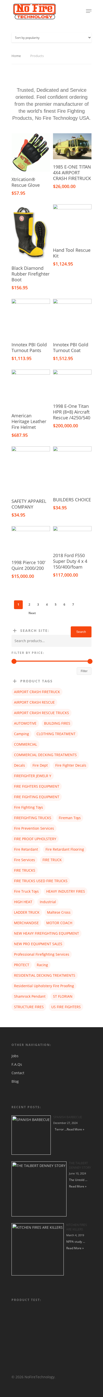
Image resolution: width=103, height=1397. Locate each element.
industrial (48, 901)
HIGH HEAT (23, 901)
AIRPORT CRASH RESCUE (34, 702)
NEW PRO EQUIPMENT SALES (38, 943)
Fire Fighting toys (28, 807)
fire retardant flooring (65, 849)
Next (32, 613)
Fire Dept (40, 765)
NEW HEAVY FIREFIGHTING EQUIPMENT (46, 933)
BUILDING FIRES (57, 723)
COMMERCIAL (25, 744)
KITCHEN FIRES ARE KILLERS (76, 1227)
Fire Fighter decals (70, 765)
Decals (19, 765)
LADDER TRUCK (27, 912)
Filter (84, 671)
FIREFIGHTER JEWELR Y (32, 775)
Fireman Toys (70, 817)
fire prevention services (34, 828)
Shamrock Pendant (30, 996)
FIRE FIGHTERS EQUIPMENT (36, 786)
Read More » (75, 1129)
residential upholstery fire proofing (44, 985)
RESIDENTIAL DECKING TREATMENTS (44, 975)
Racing (42, 964)
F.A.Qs (17, 1064)
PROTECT (21, 964)
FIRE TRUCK (52, 859)
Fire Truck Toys (26, 891)
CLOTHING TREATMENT (56, 733)
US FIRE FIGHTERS (66, 1006)
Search (81, 632)
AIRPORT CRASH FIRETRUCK (37, 691)
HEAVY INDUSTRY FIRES (65, 891)
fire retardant (26, 849)
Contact (18, 1072)
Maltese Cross (58, 912)
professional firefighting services (41, 954)
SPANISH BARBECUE (67, 1117)
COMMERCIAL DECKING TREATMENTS (45, 754)
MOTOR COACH (59, 922)
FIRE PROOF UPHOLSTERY (35, 838)
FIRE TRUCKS (24, 870)
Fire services (24, 859)
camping (21, 733)
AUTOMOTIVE (25, 723)
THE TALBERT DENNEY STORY (80, 1165)
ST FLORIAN (62, 996)
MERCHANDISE (26, 922)
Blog (15, 1081)
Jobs (15, 1055)
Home (16, 56)
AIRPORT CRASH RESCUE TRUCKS (41, 712)
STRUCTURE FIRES (29, 1006)
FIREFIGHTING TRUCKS (32, 817)
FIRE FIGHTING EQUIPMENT (36, 796)
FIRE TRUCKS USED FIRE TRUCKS (41, 880)
